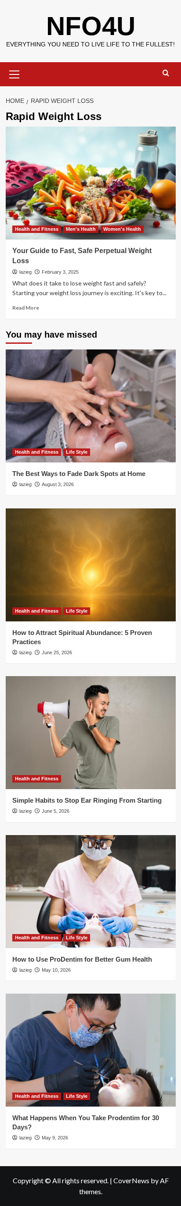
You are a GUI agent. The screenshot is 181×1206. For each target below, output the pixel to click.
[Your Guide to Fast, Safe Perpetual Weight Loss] (91, 183)
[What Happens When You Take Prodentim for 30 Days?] (91, 1050)
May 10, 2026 (56, 970)
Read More (25, 307)
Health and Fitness (36, 229)
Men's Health (81, 229)
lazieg (25, 272)
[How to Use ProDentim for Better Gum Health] (91, 891)
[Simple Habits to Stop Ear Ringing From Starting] (91, 732)
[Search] (165, 73)
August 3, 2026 (58, 484)
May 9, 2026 (55, 1137)
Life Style (76, 452)
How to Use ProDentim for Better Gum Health (82, 959)
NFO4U (90, 26)
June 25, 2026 (57, 652)
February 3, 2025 (60, 272)
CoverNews (131, 1180)
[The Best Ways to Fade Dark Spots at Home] (91, 405)
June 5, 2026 (55, 811)
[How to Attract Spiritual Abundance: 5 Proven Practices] (91, 564)
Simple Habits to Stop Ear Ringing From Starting (87, 800)
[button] (14, 73)
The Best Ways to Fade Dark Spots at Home (78, 473)
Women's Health (122, 229)
